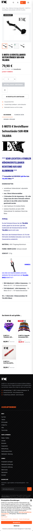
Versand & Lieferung (6, 467)
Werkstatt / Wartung (7, 454)
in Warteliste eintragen (15, 96)
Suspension (4, 446)
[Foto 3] (16, 46)
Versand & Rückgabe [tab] (9, 119)
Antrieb (3, 440)
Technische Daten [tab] (19, 115)
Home (3, 8)
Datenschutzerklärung (5, 496)
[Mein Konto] (18, 2)
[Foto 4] (22, 46)
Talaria (3, 419)
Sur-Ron (3, 417)
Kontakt (3, 475)
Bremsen (3, 443)
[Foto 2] (10, 46)
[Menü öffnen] (28, 2)
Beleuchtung (4, 448)
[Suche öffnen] (13, 2)
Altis (2, 427)
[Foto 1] (4, 46)
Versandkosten (17, 69)
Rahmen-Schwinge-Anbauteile (16, 8)
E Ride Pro (4, 425)
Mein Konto (4, 469)
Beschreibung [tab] (7, 115)
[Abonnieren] (29, 489)
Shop (7, 8)
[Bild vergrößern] (28, 39)
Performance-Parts (6, 451)
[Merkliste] (5, 90)
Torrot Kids (4, 430)
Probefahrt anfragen (7, 461)
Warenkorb (4, 472)
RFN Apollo (4, 422)
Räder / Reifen (5, 438)
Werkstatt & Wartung (7, 464)
